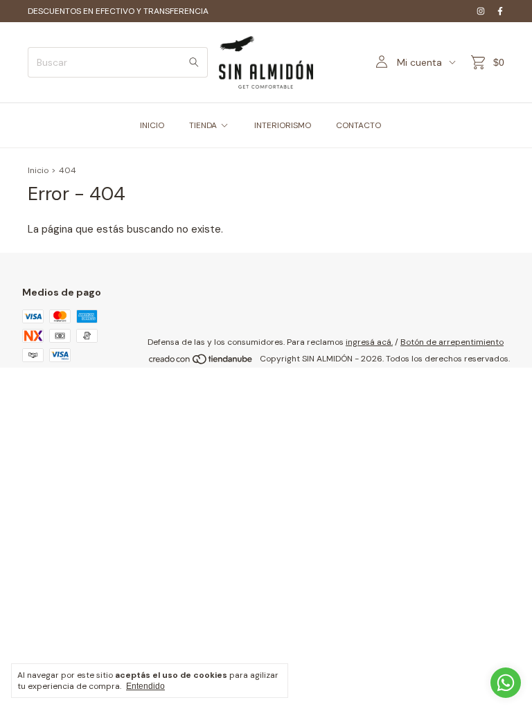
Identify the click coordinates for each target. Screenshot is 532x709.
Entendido (145, 686)
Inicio (38, 170)
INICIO (152, 125)
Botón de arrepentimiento (452, 342)
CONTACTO (358, 125)
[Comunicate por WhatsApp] (505, 682)
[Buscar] (194, 62)
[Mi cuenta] (382, 62)
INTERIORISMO (282, 125)
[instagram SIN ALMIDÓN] (481, 11)
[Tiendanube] (201, 362)
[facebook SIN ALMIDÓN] (500, 11)
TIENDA (203, 125)
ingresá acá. (369, 342)
